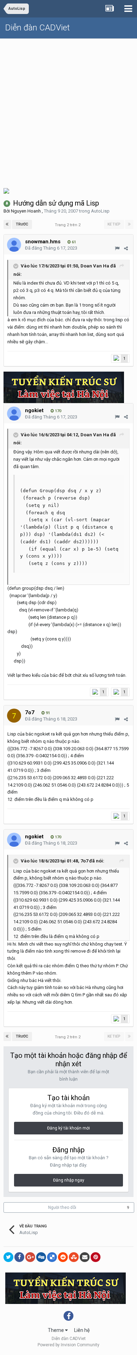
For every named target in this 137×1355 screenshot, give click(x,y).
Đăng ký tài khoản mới (68, 1128)
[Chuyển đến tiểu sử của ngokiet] (14, 414)
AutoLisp (100, 211)
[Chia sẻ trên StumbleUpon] (74, 1257)
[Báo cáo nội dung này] (117, 248)
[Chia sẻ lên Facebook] (19, 1257)
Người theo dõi (62, 1207)
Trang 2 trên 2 (69, 225)
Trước (22, 224)
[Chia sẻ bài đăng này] (126, 248)
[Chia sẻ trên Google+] (30, 1257)
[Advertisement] (68, 110)
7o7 (84, 860)
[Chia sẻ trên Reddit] (63, 1257)
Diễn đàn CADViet (37, 28)
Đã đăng (51, 248)
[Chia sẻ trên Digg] (41, 1257)
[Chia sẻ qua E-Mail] (85, 1257)
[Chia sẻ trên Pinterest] (95, 1257)
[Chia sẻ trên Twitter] (8, 1257)
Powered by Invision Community (68, 1344)
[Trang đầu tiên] (7, 224)
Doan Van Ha (94, 265)
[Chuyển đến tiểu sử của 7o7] (14, 716)
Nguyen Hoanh (26, 211)
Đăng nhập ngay (68, 1180)
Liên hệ (82, 1330)
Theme (56, 1330)
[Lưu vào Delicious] (52, 1257)
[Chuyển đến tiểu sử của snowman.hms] (14, 245)
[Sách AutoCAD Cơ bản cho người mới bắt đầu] (6, 190)
